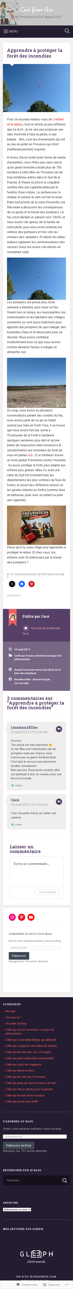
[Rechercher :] (36, 1180)
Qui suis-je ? (13, 1017)
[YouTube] (30, 917)
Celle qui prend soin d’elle (22, 1101)
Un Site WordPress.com (36, 1276)
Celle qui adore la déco (20, 1070)
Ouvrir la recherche (66, 31)
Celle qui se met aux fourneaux (26, 1077)
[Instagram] (12, 917)
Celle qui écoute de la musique (25, 1095)
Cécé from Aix (36, 9)
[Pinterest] (21, 917)
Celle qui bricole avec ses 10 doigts (28, 1052)
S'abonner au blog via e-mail (30, 933)
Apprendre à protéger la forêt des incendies (34, 53)
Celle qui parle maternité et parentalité (30, 1058)
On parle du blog (16, 1023)
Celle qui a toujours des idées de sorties (31, 1046)
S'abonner (19, 956)
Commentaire (47, 892)
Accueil (10, 1011)
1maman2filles (24, 727)
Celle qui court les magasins (24, 1064)
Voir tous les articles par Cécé (41, 631)
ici (30, 455)
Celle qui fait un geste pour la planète (29, 1089)
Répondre (59, 729)
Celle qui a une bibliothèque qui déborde (31, 1040)
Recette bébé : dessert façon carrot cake (32, 681)
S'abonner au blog (18, 1121)
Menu (13, 31)
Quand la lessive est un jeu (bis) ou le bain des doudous (37, 671)
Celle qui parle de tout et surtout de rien (31, 1083)
